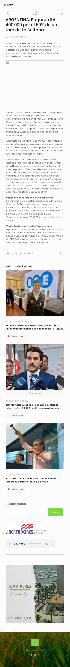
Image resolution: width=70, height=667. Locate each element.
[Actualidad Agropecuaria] (8, 5)
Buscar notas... (16, 504)
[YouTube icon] (38, 655)
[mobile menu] (65, 5)
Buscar (55, 512)
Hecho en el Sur (35, 650)
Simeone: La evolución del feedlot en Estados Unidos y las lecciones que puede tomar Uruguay (34, 327)
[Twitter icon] (35, 655)
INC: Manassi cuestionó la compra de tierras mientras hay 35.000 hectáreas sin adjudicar (32, 406)
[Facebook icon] (31, 655)
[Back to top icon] (35, 642)
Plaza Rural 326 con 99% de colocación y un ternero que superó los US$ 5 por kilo (31, 480)
